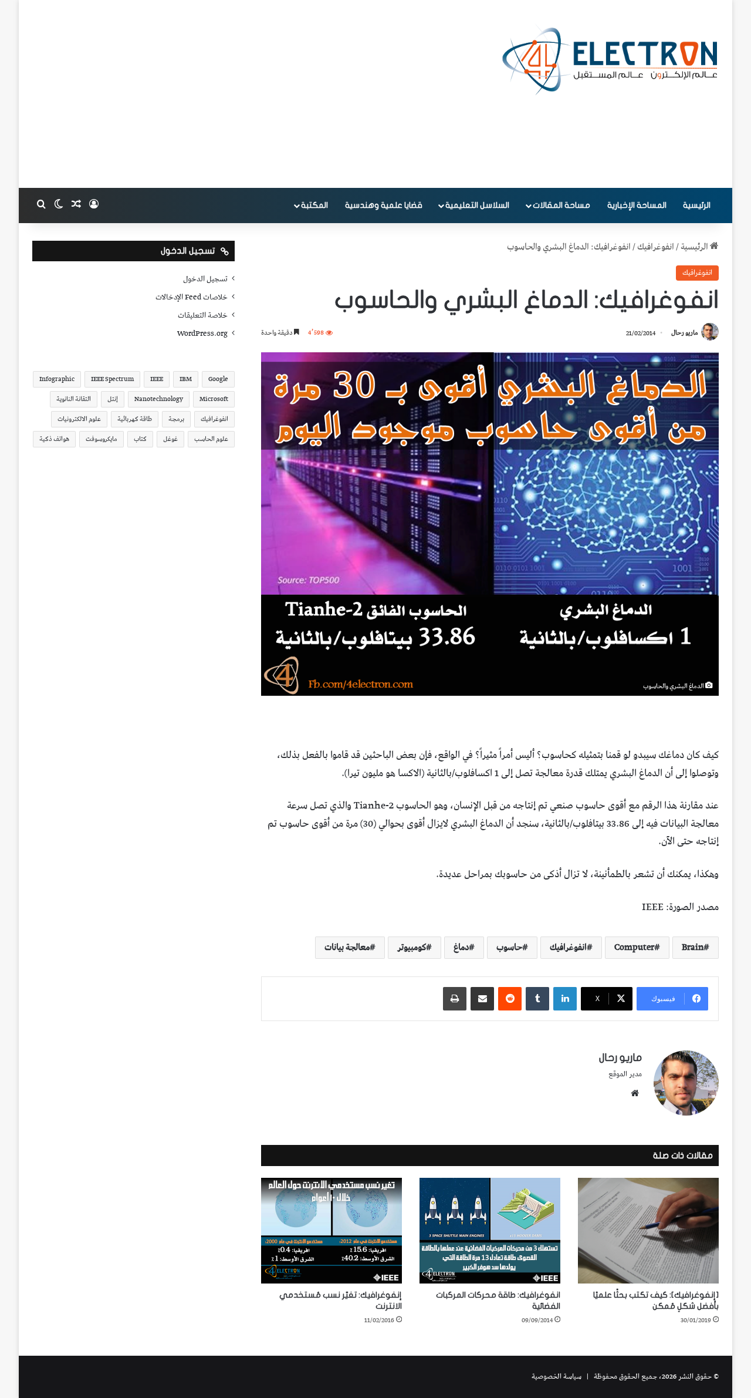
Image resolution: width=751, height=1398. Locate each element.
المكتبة (314, 205)
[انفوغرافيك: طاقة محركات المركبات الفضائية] (490, 1231)
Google (218, 379)
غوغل (170, 439)
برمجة (176, 419)
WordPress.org (202, 333)
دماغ (461, 947)
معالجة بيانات (347, 947)
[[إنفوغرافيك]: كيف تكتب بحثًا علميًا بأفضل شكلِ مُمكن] (648, 1231)
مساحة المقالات (561, 205)
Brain (692, 947)
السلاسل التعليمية (477, 205)
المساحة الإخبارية (637, 205)
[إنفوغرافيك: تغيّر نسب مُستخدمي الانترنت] (331, 1231)
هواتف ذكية (54, 439)
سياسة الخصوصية (556, 1376)
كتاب (140, 439)
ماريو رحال (684, 333)
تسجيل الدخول (205, 279)
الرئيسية (697, 205)
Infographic (57, 379)
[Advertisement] (258, 94)
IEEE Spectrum (112, 379)
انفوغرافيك (655, 247)
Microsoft (213, 399)
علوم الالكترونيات (79, 419)
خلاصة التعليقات (203, 315)
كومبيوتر (411, 947)
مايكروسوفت (101, 439)
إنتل (112, 399)
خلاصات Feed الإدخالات (191, 297)
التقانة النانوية (73, 399)
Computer (634, 947)
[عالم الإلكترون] (610, 59)
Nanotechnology (158, 399)
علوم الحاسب (211, 439)
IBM (186, 379)
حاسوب (509, 947)
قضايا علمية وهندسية (383, 205)
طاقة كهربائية (134, 419)
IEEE (156, 379)
